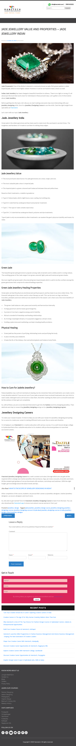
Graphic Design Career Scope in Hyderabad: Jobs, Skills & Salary (23, 660)
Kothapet (4, 721)
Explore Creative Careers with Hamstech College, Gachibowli (22, 651)
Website (50, 555)
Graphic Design (6, 699)
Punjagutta (4, 712)
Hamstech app (19, 503)
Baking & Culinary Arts (8, 701)
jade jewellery (29, 508)
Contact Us (4, 677)
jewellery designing (57, 508)
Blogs (3, 679)
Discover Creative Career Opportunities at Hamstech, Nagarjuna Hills (25, 646)
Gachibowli (4, 716)
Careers (3, 681)
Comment (12, 531)
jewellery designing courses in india (53, 510)
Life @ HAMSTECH (7, 675)
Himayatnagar (5, 714)
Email (30, 555)
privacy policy (58, 596)
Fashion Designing (7, 692)
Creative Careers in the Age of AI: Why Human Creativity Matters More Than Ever (29, 617)
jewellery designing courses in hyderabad (27, 510)
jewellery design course (42, 508)
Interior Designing (6, 694)
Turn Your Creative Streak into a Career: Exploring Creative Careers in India (27, 613)
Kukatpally (4, 719)
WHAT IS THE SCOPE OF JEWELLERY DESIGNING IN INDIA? (30, 488)
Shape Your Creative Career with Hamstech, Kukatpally (21, 641)
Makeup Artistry (6, 703)
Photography (5, 697)
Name (11, 555)
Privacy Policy (5, 684)
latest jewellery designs (15, 512)
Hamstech (14, 108)
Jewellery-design (13, 508)
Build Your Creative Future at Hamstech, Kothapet (19, 629)
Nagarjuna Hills (6, 723)
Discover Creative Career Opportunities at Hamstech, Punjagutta (24, 655)
